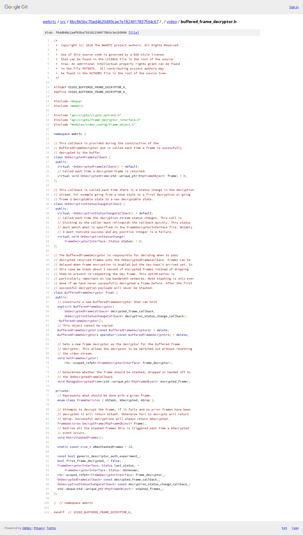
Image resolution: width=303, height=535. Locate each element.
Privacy (39, 528)
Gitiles (26, 528)
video (172, 21)
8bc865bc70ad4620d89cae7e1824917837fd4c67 (114, 21)
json (295, 528)
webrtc (49, 21)
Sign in (294, 7)
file (133, 32)
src (63, 21)
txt (284, 528)
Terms (51, 528)
